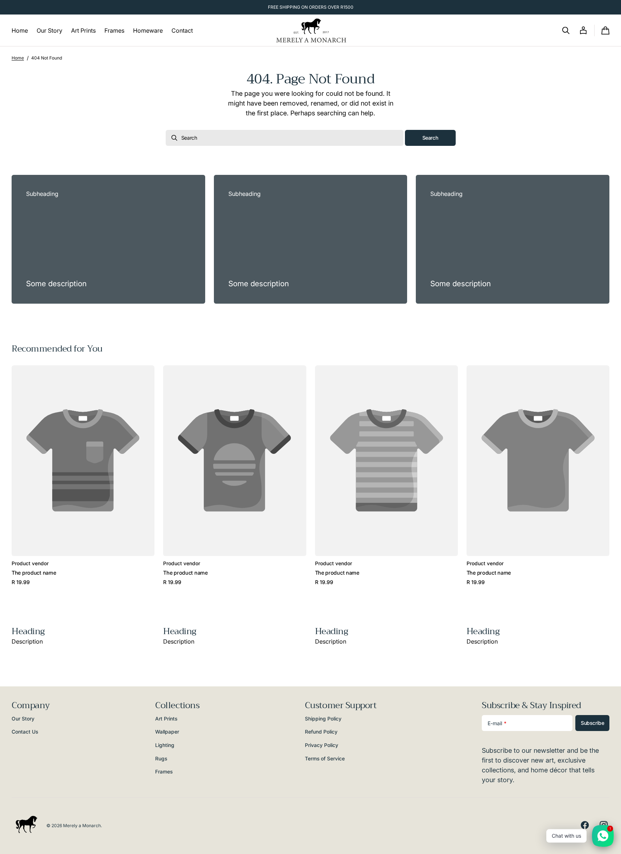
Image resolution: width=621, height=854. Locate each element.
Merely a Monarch (82, 825)
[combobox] (284, 138)
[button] (566, 30)
